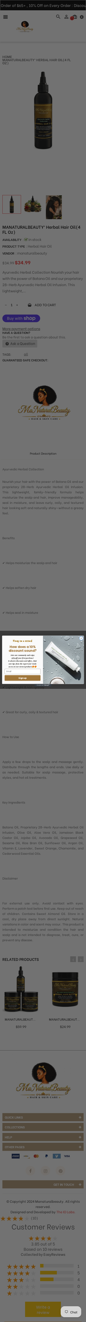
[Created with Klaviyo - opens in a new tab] (43, 685)
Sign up (22, 677)
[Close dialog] (81, 638)
